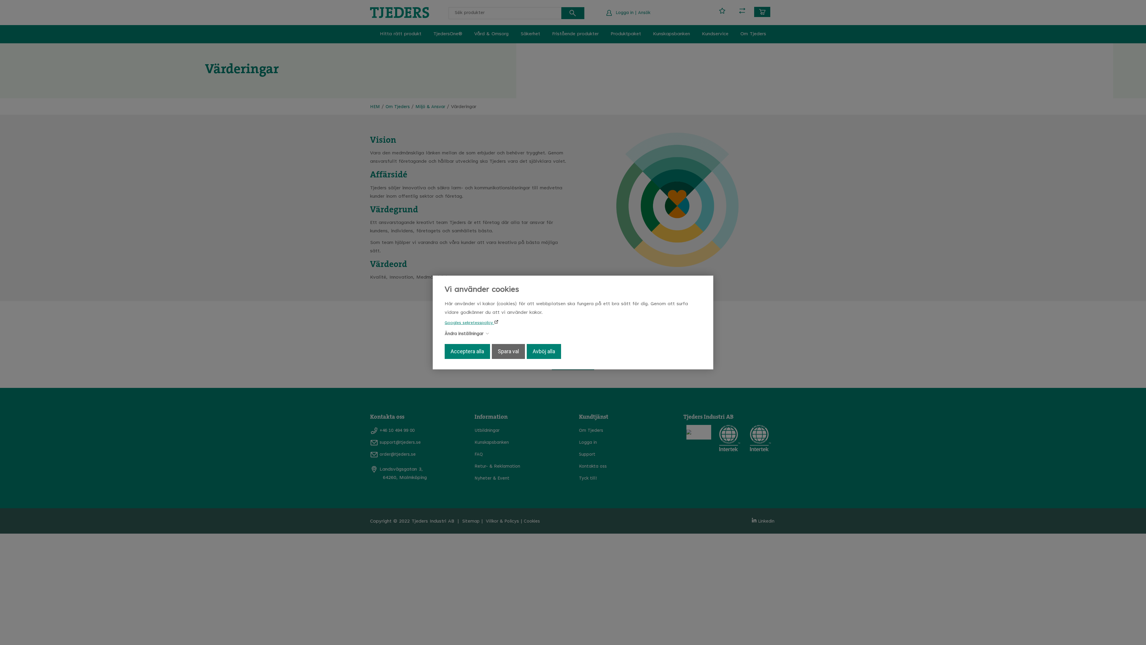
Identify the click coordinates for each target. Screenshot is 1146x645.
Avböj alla (544, 351)
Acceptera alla (467, 351)
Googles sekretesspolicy (469, 323)
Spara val (508, 351)
